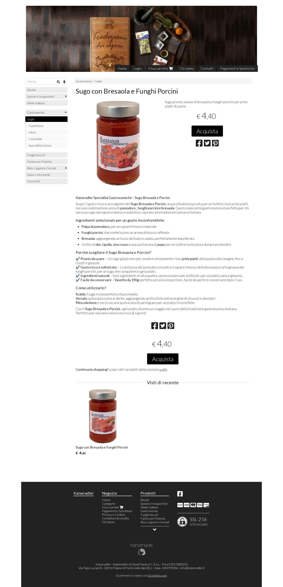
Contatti (207, 68)
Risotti (31, 90)
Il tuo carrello (158, 68)
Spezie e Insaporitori (40, 96)
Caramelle (35, 139)
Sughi (98, 81)
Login (137, 68)
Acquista (207, 130)
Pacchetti (33, 181)
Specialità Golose (40, 145)
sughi (163, 369)
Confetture (36, 125)
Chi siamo (186, 68)
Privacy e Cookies (114, 514)
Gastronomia (84, 81)
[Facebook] (180, 495)
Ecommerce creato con (141, 575)
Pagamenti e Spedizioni (237, 68)
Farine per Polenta (39, 161)
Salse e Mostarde (38, 174)
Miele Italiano (36, 103)
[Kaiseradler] (141, 39)
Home (122, 68)
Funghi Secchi (36, 155)
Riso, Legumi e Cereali (41, 168)
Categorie (108, 503)
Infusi (32, 132)
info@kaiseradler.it (192, 568)
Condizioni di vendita (115, 518)
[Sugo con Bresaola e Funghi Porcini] (118, 143)
